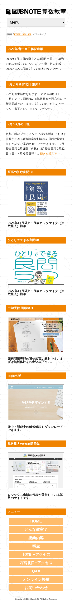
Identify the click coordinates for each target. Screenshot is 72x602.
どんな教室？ (36, 529)
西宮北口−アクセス (36, 563)
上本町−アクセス (36, 554)
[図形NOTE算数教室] (36, 14)
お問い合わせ (36, 588)
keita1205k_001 (22, 34)
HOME (36, 521)
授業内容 (36, 538)
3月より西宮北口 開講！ (24, 84)
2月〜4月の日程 (19, 124)
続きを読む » (48, 153)
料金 (36, 546)
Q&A (36, 571)
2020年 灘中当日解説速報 (25, 49)
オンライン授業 (36, 579)
